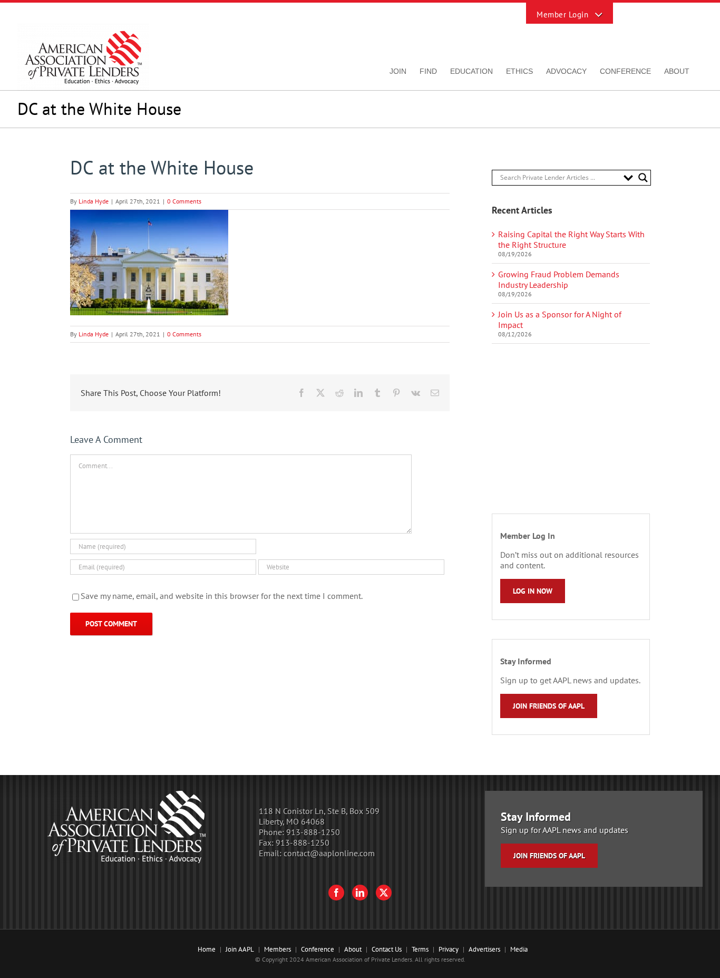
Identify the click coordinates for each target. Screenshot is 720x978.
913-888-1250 (313, 832)
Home (207, 949)
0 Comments (184, 201)
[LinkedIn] (360, 892)
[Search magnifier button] (643, 177)
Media (519, 949)
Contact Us (387, 949)
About (353, 949)
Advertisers (484, 949)
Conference (317, 949)
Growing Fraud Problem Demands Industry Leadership (558, 279)
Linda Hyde (94, 201)
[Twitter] (384, 892)
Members (277, 949)
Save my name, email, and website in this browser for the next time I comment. (222, 595)
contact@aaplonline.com (329, 853)
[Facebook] (336, 892)
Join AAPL (240, 949)
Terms (420, 949)
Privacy (449, 949)
